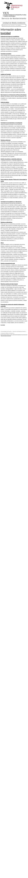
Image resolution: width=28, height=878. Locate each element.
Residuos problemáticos (6, 222)
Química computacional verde (8, 263)
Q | (18, 334)
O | (16, 334)
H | (8, 334)
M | (13, 334)
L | (12, 334)
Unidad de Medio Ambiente (14, 23)
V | (23, 334)
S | (20, 334)
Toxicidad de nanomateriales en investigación (11, 123)
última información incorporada (6, 335)
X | (24, 334)
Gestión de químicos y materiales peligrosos (11, 159)
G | (7, 334)
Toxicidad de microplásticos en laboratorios (11, 201)
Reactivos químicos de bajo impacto (9, 284)
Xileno (2, 243)
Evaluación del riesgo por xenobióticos (10, 36)
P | (17, 334)
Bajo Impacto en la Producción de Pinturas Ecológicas (13, 95)
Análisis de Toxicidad (6, 74)
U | (22, 334)
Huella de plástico (5, 102)
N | (14, 334)
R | (19, 334)
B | (2, 334)
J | (10, 334)
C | (3, 334)
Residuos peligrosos (5, 140)
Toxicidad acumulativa (6, 53)
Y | (26, 334)
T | (21, 334)
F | (6, 334)
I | (9, 334)
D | (4, 334)
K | (11, 334)
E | (5, 334)
